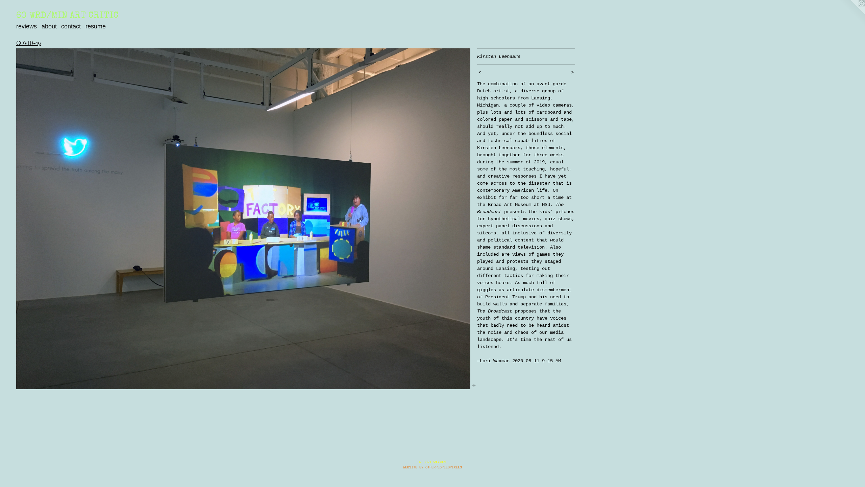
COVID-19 (28, 42)
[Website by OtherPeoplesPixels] (851, 13)
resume (95, 26)
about (49, 26)
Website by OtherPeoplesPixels (432, 467)
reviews (26, 26)
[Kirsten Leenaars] (243, 218)
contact (71, 26)
